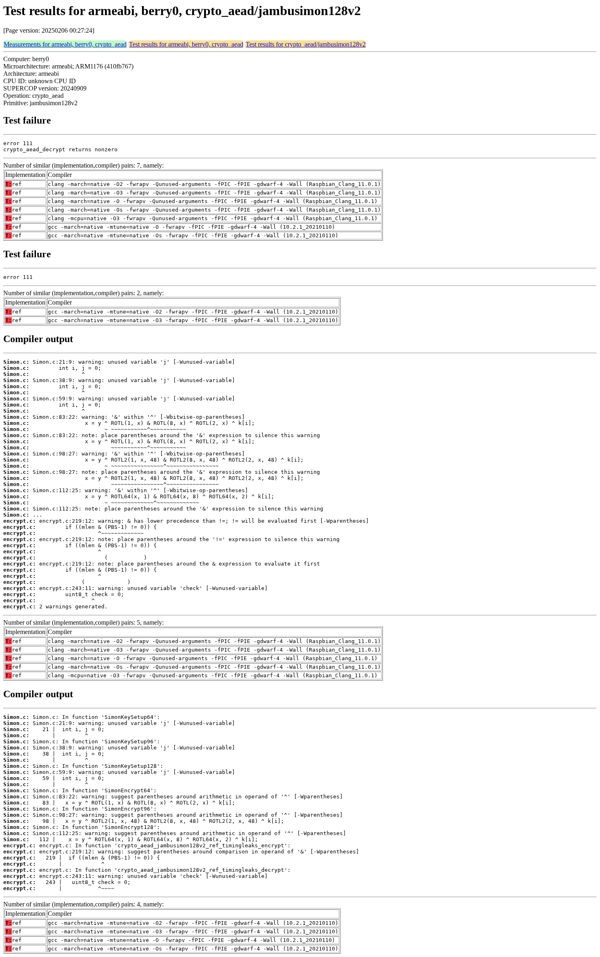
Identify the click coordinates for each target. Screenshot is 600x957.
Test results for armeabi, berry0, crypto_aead (186, 44)
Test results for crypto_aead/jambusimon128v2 (306, 44)
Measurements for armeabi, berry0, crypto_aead (65, 44)
